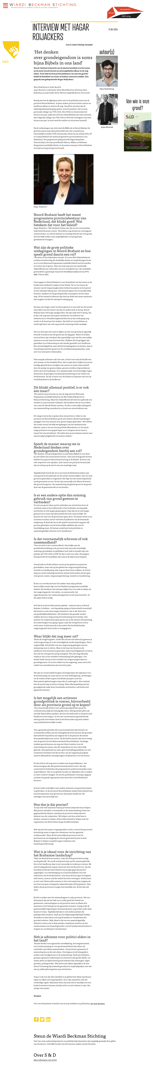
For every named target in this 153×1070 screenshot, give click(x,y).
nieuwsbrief (125, 9)
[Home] (43, 6)
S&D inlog (126, 16)
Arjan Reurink (107, 126)
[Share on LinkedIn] (48, 1019)
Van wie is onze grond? (137, 104)
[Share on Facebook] (36, 1019)
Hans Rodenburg (107, 88)
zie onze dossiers (97, 1003)
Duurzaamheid (89, 45)
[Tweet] (42, 1019)
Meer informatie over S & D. (45, 1059)
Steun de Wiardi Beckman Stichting (70, 1035)
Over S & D (45, 1054)
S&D (15, 77)
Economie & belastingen (78, 45)
